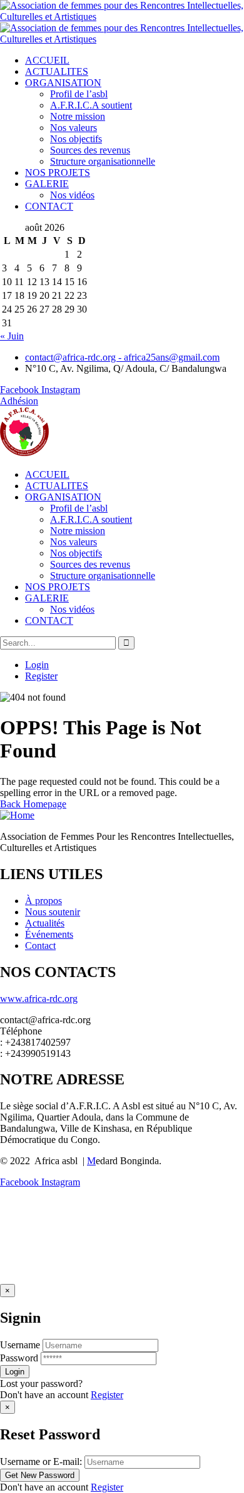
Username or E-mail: (41, 1461)
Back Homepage (33, 804)
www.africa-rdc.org (39, 998)
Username (20, 1345)
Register (41, 676)
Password (19, 1358)
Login (37, 664)
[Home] (24, 453)
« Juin (12, 336)
